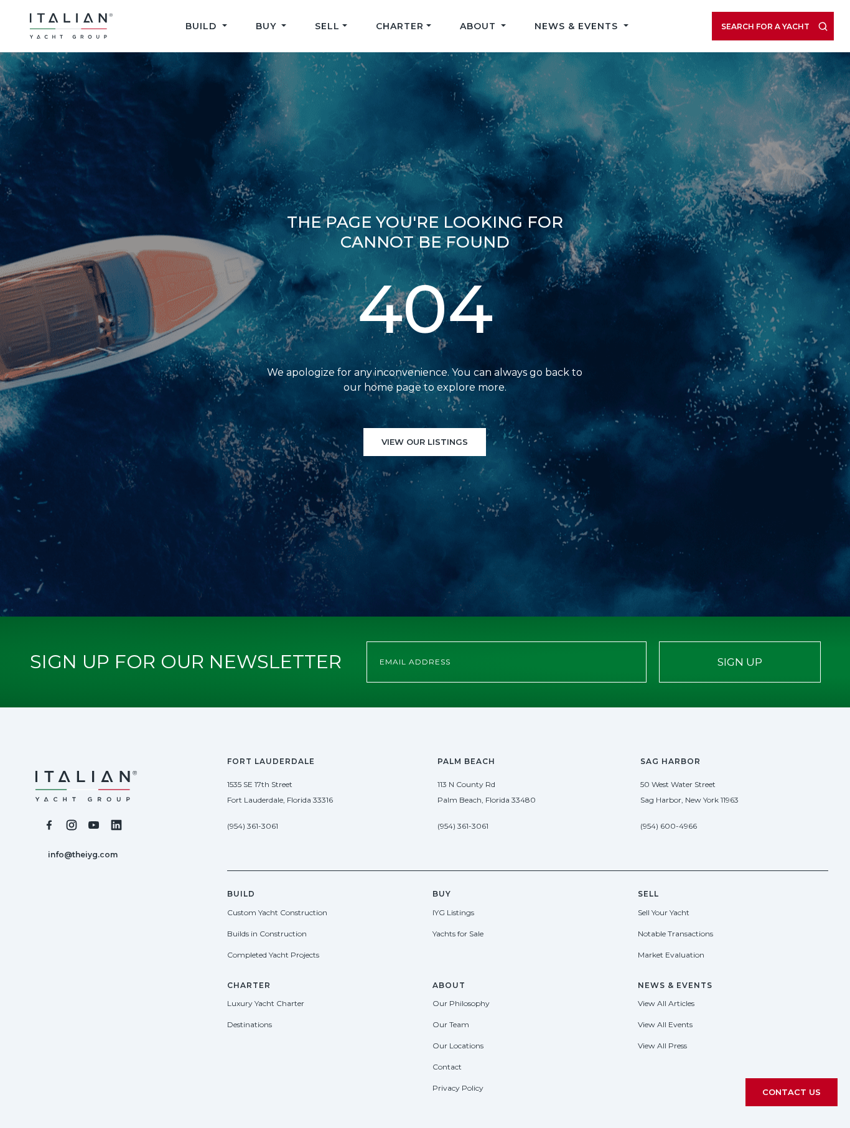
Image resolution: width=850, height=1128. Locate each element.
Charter (400, 26)
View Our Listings (424, 442)
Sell (327, 26)
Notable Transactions (675, 933)
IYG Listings (453, 912)
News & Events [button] (578, 26)
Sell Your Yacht (663, 912)
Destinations (249, 1024)
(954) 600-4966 (668, 826)
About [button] (479, 26)
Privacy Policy (457, 1088)
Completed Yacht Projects (273, 954)
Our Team (450, 1024)
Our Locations (457, 1045)
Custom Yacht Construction (277, 912)
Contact (447, 1066)
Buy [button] (267, 26)
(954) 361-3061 (252, 826)
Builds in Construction (267, 933)
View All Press (662, 1045)
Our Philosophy (461, 1003)
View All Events (665, 1024)
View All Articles (666, 1003)
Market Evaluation (671, 954)
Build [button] (202, 26)
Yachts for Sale (457, 933)
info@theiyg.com (83, 854)
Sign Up (739, 662)
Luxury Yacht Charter (265, 1003)
